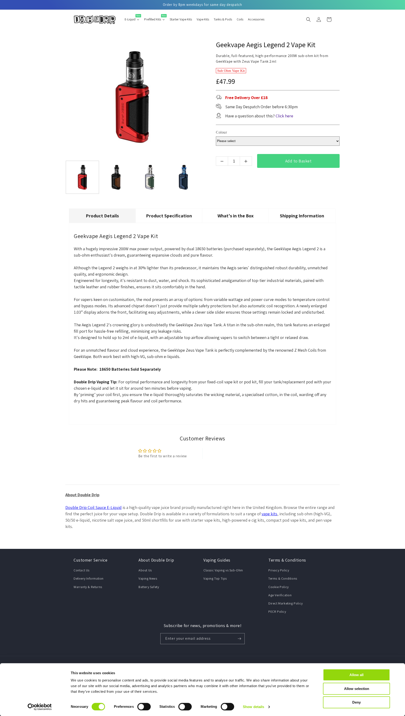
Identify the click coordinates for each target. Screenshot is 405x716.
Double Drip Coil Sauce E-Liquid (93, 507)
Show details (253, 707)
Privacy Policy (278, 570)
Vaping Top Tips (215, 578)
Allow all (356, 675)
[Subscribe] (239, 638)
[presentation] (61, 177)
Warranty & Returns (88, 587)
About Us (145, 570)
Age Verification (280, 595)
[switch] (144, 706)
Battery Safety (149, 587)
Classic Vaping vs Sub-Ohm (223, 570)
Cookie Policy (278, 587)
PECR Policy (277, 611)
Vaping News (148, 578)
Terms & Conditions (282, 578)
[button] (308, 19)
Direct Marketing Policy (285, 603)
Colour (221, 132)
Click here (284, 116)
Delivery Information (89, 578)
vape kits (269, 513)
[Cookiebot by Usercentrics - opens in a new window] (39, 706)
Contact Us (82, 570)
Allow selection (356, 689)
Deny (356, 702)
